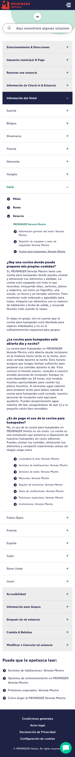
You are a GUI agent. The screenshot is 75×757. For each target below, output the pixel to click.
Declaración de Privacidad (37, 732)
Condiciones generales (37, 718)
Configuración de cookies (37, 739)
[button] (37, 47)
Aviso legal (37, 725)
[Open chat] (66, 748)
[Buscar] (9, 28)
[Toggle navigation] (68, 5)
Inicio (34, 12)
